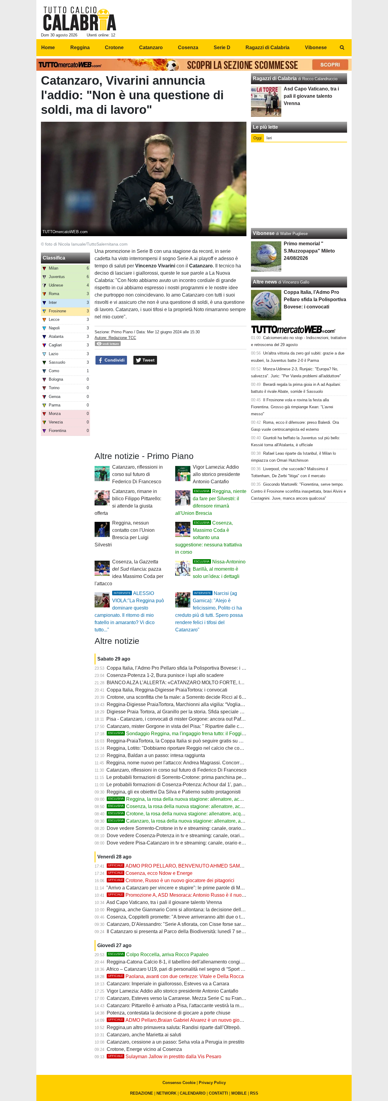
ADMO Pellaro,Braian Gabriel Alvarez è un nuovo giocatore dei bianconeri (196, 1020)
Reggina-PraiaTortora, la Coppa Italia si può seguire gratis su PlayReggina (187, 740)
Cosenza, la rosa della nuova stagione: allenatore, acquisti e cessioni (191, 806)
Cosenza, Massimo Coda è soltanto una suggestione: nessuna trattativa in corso (208, 537)
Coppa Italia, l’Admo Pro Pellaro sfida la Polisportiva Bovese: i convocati (184, 668)
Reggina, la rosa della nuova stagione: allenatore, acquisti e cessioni (191, 799)
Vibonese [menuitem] (316, 47)
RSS (254, 1093)
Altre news (265, 281)
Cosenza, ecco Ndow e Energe (150, 873)
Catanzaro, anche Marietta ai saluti (144, 1034)
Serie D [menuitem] (222, 47)
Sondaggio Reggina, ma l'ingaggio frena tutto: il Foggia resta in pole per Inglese (202, 733)
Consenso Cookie (179, 1082)
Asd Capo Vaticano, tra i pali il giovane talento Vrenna (164, 902)
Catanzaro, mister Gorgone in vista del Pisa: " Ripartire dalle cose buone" (185, 726)
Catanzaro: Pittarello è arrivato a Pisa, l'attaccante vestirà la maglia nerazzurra (190, 1005)
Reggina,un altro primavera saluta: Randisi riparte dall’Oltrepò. (174, 1027)
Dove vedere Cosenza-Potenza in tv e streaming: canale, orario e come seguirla (192, 835)
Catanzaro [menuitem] (151, 47)
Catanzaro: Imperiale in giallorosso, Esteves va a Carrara (168, 983)
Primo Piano (122, 332)
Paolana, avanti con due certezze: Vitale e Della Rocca (176, 976)
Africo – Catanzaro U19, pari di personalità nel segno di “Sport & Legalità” (185, 969)
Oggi (257, 138)
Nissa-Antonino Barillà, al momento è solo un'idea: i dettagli (219, 569)
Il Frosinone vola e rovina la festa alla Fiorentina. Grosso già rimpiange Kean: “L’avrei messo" (292, 407)
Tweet (148, 360)
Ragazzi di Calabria (275, 78)
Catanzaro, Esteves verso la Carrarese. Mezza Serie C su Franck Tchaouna (188, 998)
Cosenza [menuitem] (188, 47)
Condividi (114, 360)
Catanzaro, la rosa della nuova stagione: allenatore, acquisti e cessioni (193, 821)
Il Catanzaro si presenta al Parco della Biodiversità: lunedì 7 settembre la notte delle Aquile (204, 931)
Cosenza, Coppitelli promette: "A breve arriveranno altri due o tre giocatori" (186, 916)
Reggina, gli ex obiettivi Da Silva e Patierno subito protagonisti (174, 791)
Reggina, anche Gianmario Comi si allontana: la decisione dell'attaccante (185, 909)
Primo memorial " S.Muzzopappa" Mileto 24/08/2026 (309, 251)
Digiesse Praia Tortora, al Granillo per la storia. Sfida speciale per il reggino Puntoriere (199, 711)
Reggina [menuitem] (80, 47)
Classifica (54, 257)
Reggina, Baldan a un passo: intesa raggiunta (156, 755)
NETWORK (166, 1093)
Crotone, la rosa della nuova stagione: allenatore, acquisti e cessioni (190, 813)
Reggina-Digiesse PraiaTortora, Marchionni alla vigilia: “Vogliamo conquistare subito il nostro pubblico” (217, 704)
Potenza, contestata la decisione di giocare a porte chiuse (168, 1012)
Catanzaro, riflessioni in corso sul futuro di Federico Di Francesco (137, 474)
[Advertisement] (299, 185)
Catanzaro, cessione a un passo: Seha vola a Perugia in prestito (175, 1042)
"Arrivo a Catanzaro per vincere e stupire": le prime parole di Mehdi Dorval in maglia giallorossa (208, 887)
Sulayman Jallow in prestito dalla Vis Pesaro (164, 1056)
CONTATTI (218, 1093)
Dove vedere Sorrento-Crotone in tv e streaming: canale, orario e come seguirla (191, 828)
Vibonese (264, 233)
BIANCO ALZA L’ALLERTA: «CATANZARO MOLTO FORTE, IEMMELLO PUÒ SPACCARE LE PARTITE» (221, 682)
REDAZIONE (141, 1093)
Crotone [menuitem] (114, 47)
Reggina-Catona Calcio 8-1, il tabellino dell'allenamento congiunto (178, 961)
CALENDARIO (193, 1093)
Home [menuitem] (48, 47)
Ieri (269, 138)
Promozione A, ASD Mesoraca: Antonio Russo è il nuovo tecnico (185, 895)
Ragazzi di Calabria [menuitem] (267, 47)
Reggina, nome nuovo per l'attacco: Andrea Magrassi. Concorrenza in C (183, 762)
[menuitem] (342, 47)
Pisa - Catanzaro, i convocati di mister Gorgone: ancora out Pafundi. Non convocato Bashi (202, 719)
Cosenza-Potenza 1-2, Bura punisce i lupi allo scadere (165, 675)
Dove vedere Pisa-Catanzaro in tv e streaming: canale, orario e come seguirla (190, 842)
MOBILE (239, 1093)
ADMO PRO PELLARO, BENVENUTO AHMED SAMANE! (179, 865)
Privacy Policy (212, 1082)
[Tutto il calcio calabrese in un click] (80, 18)
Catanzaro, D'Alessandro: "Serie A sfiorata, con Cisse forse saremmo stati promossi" (197, 924)
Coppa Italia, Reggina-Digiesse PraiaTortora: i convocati (167, 689)
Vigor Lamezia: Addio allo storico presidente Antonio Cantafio (216, 474)
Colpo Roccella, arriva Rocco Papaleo (158, 954)
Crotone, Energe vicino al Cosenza (144, 1049)
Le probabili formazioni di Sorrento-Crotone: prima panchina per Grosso (183, 777)
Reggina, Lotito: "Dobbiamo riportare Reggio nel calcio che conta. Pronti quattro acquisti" (202, 748)
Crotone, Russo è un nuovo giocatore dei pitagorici (171, 880)
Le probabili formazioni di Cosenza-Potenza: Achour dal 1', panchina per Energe (192, 784)
